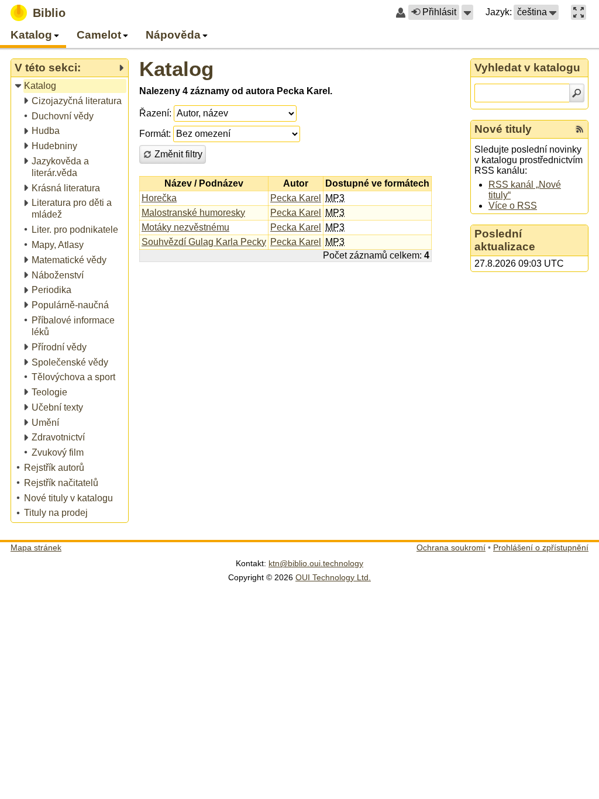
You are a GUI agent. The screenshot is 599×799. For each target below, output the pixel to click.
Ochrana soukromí (451, 547)
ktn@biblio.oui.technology (315, 563)
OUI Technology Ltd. (333, 577)
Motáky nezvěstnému (185, 227)
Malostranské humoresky (193, 213)
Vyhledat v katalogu (527, 67)
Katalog (176, 68)
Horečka (159, 198)
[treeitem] (70, 86)
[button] (467, 12)
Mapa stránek (36, 547)
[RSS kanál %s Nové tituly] (579, 129)
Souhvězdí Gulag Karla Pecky (204, 242)
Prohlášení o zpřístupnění (540, 547)
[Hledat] (576, 93)
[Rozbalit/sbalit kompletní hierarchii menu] (121, 67)
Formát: (155, 134)
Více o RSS (512, 206)
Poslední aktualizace (504, 240)
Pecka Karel (295, 198)
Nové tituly (503, 129)
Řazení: (155, 113)
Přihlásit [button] (439, 12)
